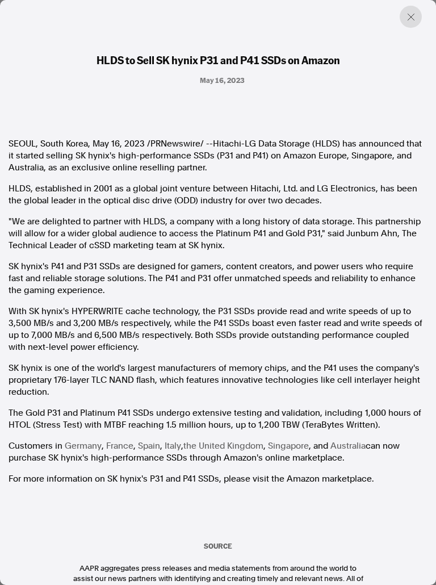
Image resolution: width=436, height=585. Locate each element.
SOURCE (218, 545)
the (223, 446)
